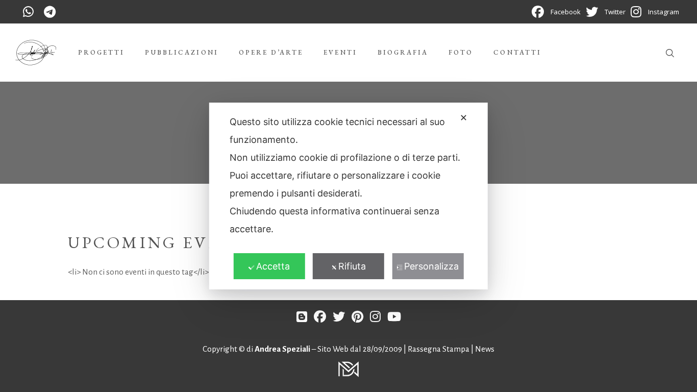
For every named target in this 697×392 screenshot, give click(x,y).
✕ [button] (463, 117)
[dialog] (348, 196)
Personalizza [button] (431, 266)
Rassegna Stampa (439, 349)
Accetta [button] (273, 266)
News (484, 349)
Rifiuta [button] (352, 266)
